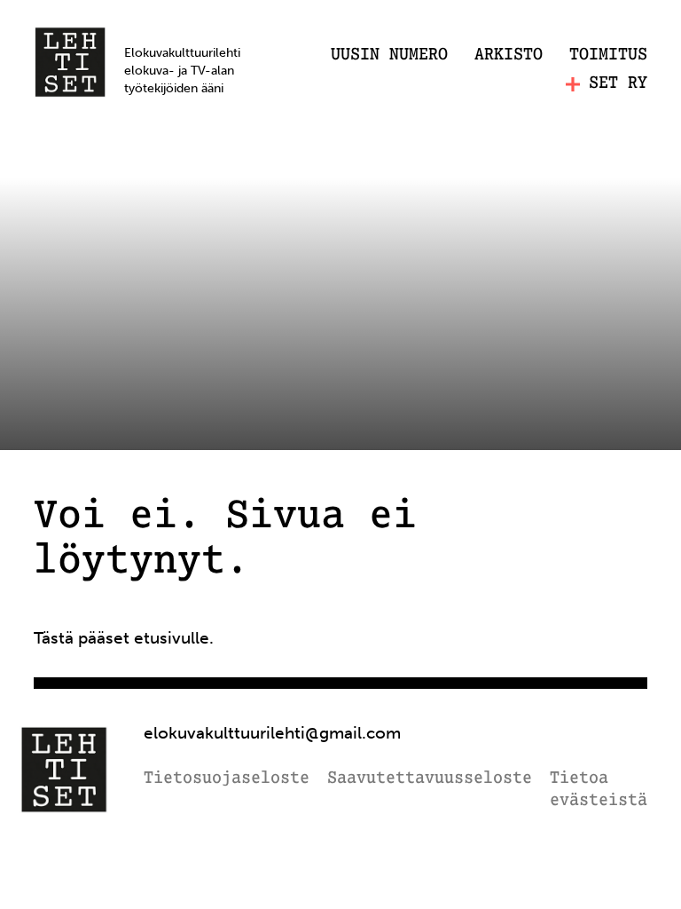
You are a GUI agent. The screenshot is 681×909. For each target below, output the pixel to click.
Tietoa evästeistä (598, 790)
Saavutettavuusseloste (429, 779)
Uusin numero (389, 55)
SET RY (618, 84)
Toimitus (608, 55)
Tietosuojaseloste (226, 779)
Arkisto (508, 55)
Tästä (54, 638)
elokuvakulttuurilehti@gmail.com (272, 732)
